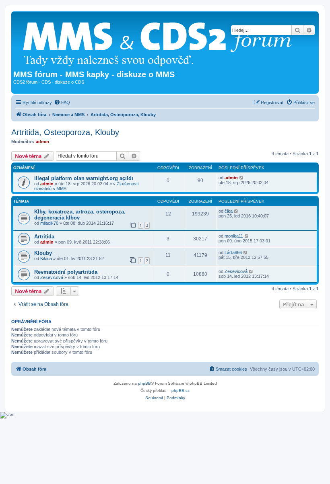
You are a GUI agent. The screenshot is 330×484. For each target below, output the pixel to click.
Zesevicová (51, 277)
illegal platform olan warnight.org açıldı (83, 178)
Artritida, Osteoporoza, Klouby (65, 132)
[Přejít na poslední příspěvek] (241, 177)
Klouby (43, 253)
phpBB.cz (180, 390)
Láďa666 (233, 252)
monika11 (234, 236)
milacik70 (49, 223)
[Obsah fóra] (160, 41)
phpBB (144, 383)
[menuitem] (62, 102)
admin (42, 141)
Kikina (46, 258)
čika (229, 211)
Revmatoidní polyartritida (65, 272)
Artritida (44, 237)
